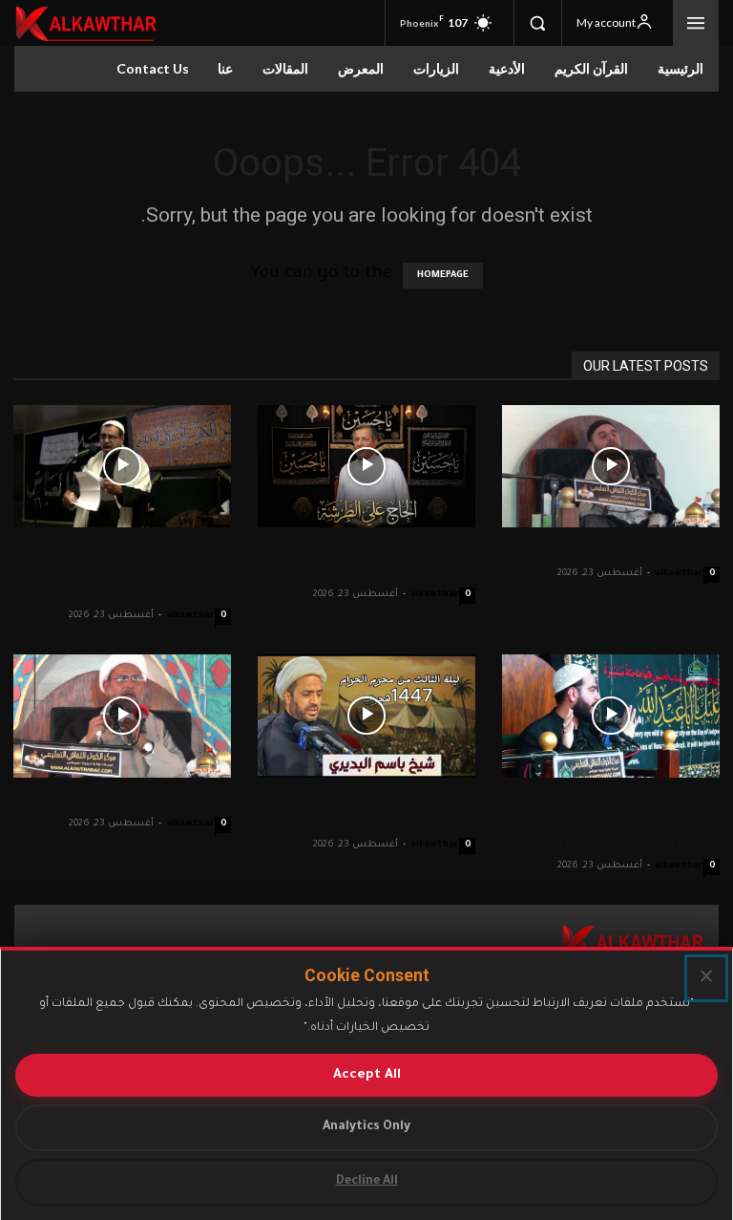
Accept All (367, 1075)
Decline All (367, 1181)
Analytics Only (366, 1127)
